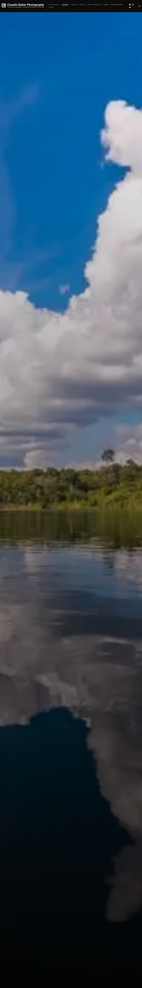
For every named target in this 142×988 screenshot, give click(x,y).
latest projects (54, 4)
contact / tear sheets (94, 4)
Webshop (106, 4)
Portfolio (82, 4)
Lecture (51, 7)
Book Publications (116, 4)
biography (74, 4)
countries (65, 4)
